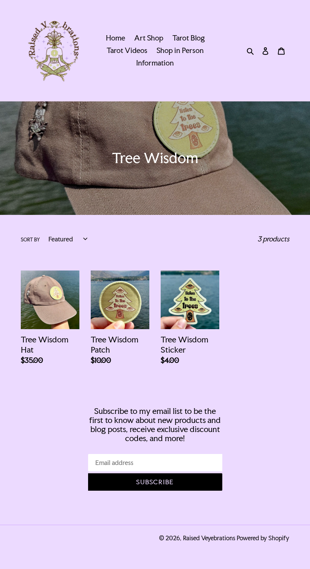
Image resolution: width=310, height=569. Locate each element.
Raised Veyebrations (209, 538)
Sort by (30, 240)
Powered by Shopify (263, 538)
